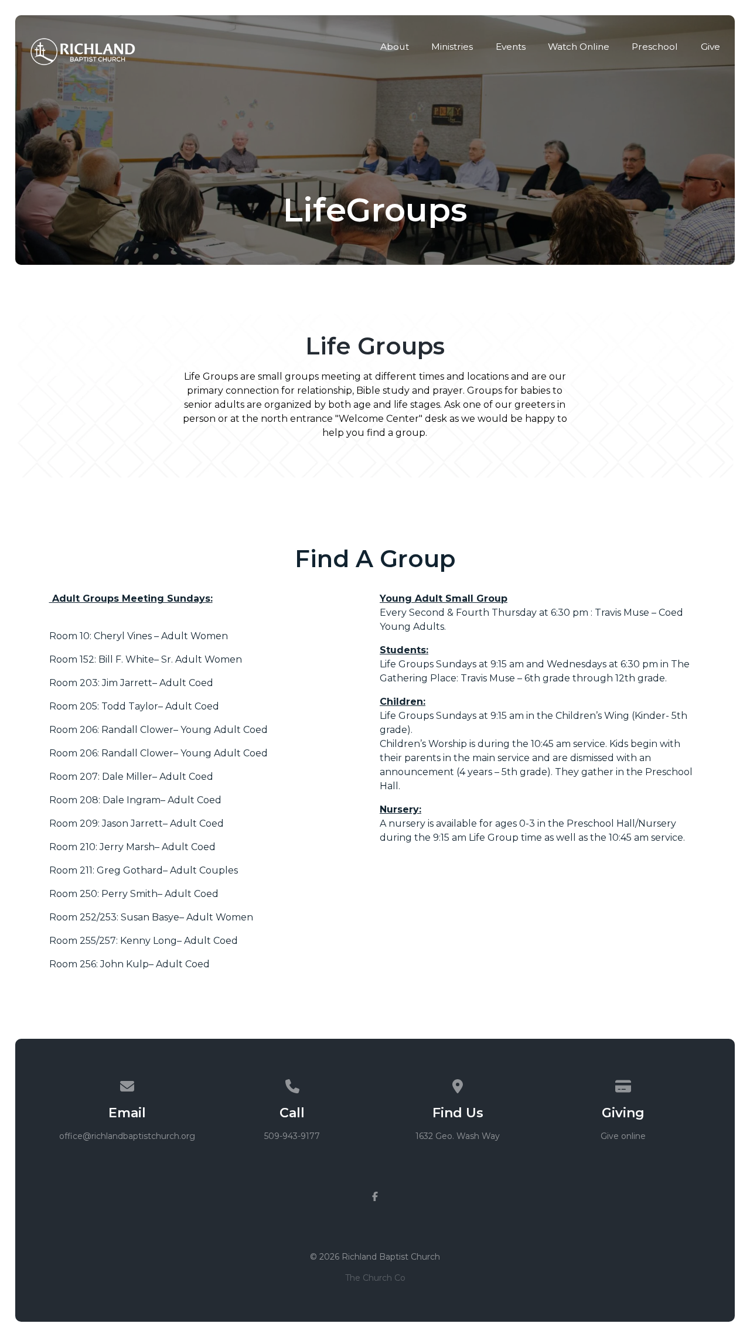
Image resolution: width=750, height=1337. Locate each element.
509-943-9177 (292, 1136)
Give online (623, 1136)
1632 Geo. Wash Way (457, 1136)
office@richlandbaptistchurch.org (127, 1136)
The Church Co (375, 1278)
